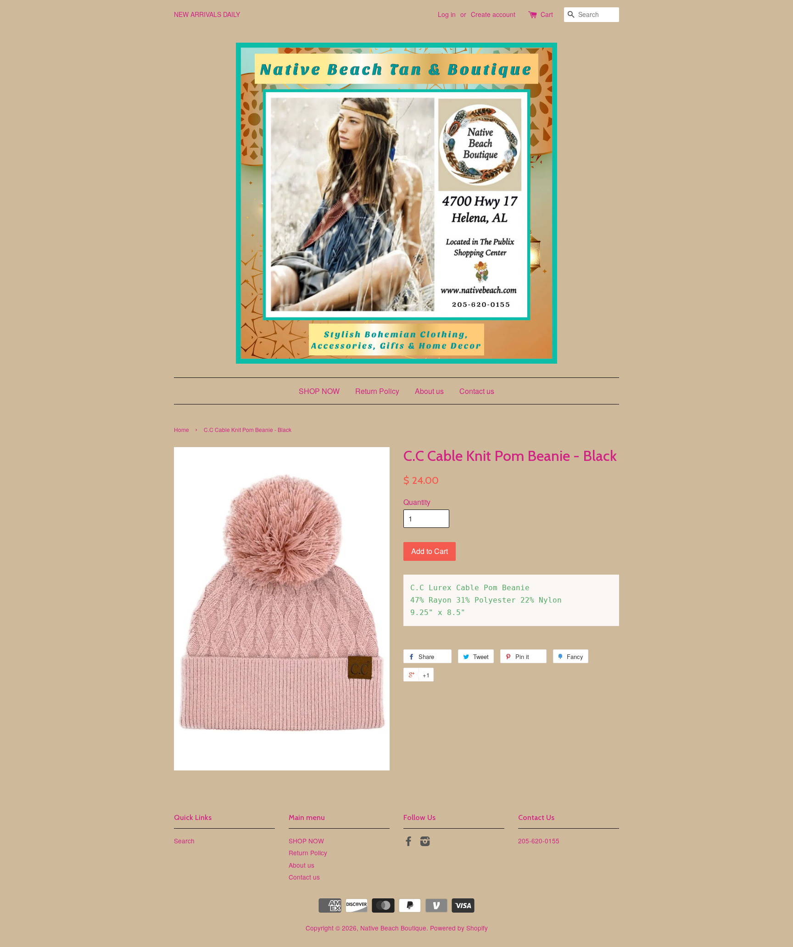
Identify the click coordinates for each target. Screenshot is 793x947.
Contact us (476, 391)
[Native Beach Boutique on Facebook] (408, 842)
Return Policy (377, 391)
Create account (493, 14)
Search (184, 840)
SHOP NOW (319, 391)
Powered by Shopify (459, 927)
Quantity (416, 502)
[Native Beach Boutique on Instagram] (425, 842)
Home (181, 429)
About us (429, 391)
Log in (447, 14)
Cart (547, 14)
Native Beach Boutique (393, 927)
